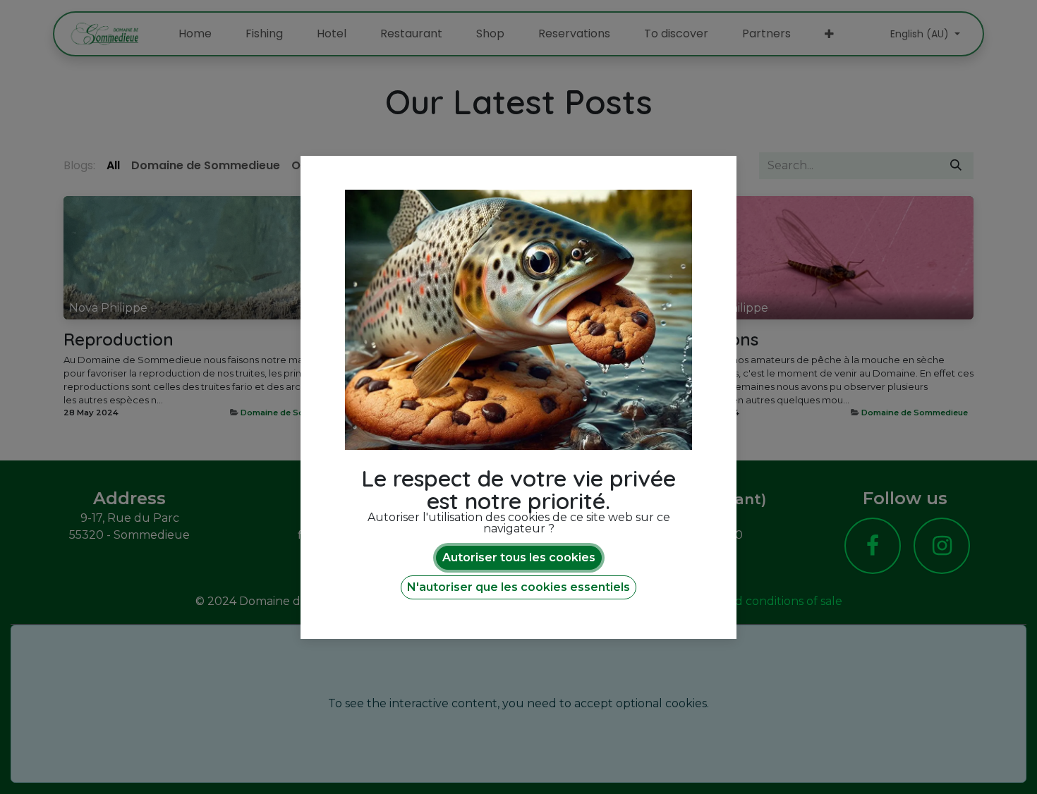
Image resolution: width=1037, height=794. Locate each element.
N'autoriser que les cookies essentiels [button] (518, 587)
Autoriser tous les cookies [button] (518, 557)
